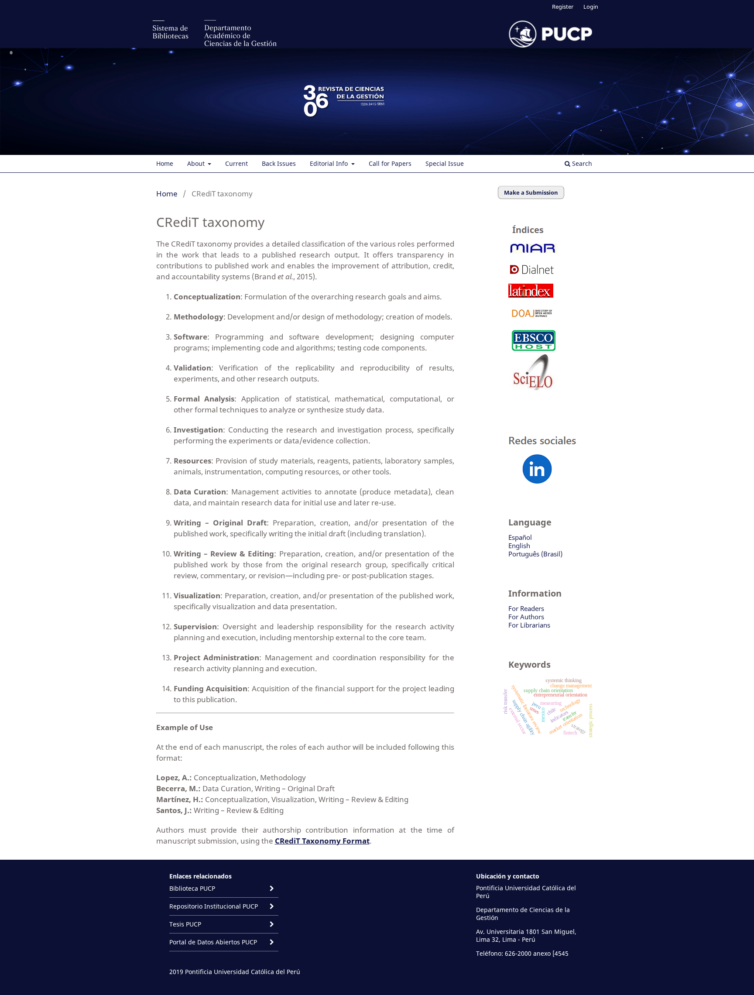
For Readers (526, 608)
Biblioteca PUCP (192, 888)
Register (562, 6)
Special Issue (444, 163)
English (519, 545)
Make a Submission (531, 192)
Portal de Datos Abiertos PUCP (213, 942)
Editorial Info (330, 163)
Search (581, 163)
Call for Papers (390, 163)
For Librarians (529, 625)
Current (236, 163)
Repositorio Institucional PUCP (213, 906)
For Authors (526, 616)
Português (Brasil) (535, 553)
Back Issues (279, 163)
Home (164, 163)
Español (520, 537)
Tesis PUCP (185, 924)
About (196, 163)
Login (590, 6)
